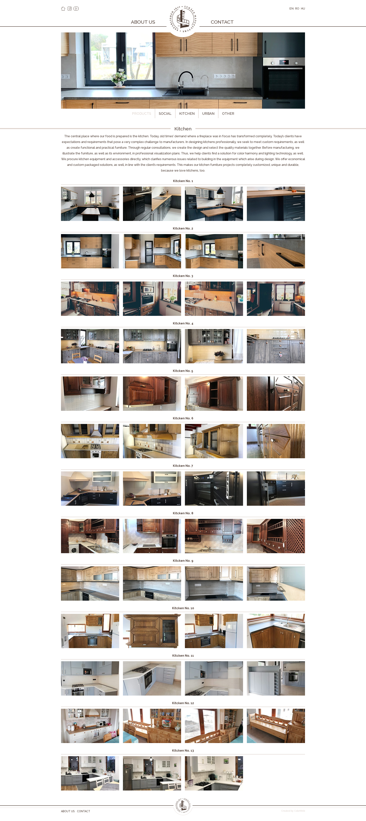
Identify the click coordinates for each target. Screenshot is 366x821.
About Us (143, 22)
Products (141, 114)
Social (165, 114)
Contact (222, 22)
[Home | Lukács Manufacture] (63, 8)
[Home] (183, 814)
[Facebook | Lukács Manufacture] (69, 8)
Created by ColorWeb (293, 811)
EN (291, 8)
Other (228, 114)
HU (303, 8)
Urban (208, 114)
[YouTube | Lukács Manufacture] (76, 8)
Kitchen (187, 114)
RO (297, 8)
